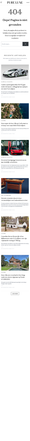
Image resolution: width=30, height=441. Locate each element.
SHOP (28, 2)
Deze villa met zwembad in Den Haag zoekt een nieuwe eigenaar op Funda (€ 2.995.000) (13, 277)
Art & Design (6, 195)
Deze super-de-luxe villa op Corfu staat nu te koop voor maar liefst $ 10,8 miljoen (14, 124)
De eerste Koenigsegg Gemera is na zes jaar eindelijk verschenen (13, 161)
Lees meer (15, 293)
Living (3, 120)
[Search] (25, 44)
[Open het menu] (1, 2)
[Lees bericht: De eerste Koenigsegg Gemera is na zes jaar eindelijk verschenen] (15, 148)
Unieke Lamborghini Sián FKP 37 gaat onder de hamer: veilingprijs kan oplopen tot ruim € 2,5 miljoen (14, 87)
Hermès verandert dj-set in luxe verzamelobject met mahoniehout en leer (14, 199)
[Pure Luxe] (15, 2)
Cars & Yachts (6, 81)
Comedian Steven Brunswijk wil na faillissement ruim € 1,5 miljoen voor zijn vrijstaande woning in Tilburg (14, 238)
